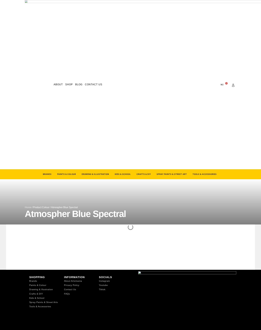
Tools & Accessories (205, 174)
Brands (47, 174)
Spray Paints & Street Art (172, 174)
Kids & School (123, 174)
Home (28, 207)
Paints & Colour (66, 174)
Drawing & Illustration (95, 174)
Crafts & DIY (144, 174)
